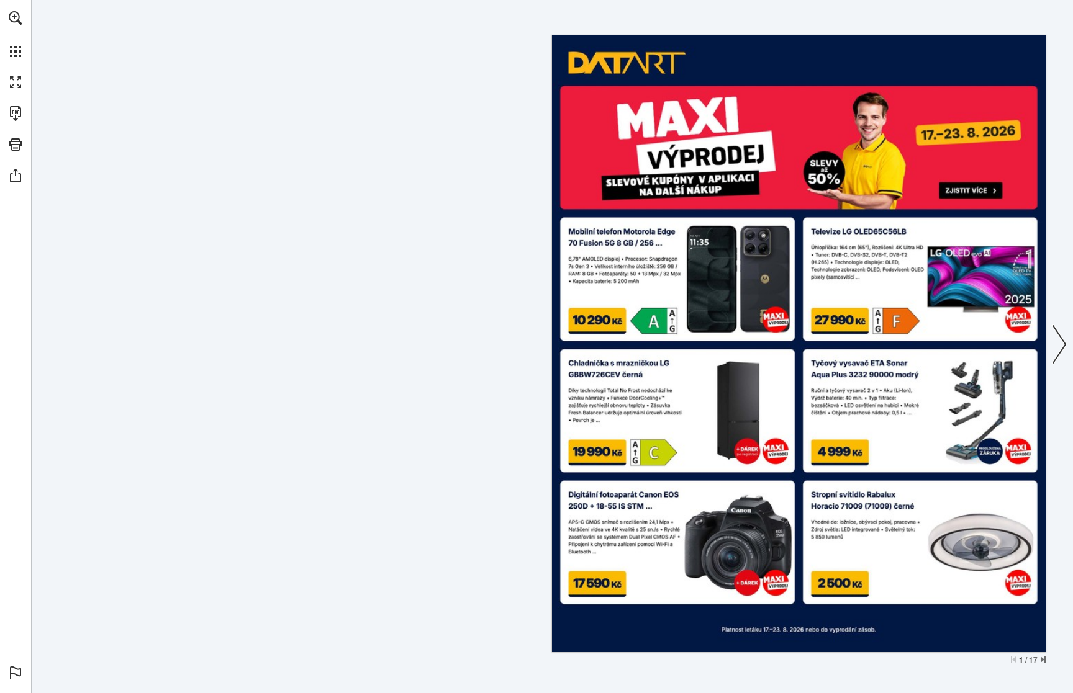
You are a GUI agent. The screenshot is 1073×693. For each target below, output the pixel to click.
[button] (15, 18)
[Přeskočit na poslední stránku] (1043, 659)
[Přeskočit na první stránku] (1013, 659)
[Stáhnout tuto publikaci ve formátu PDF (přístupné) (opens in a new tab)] (15, 113)
